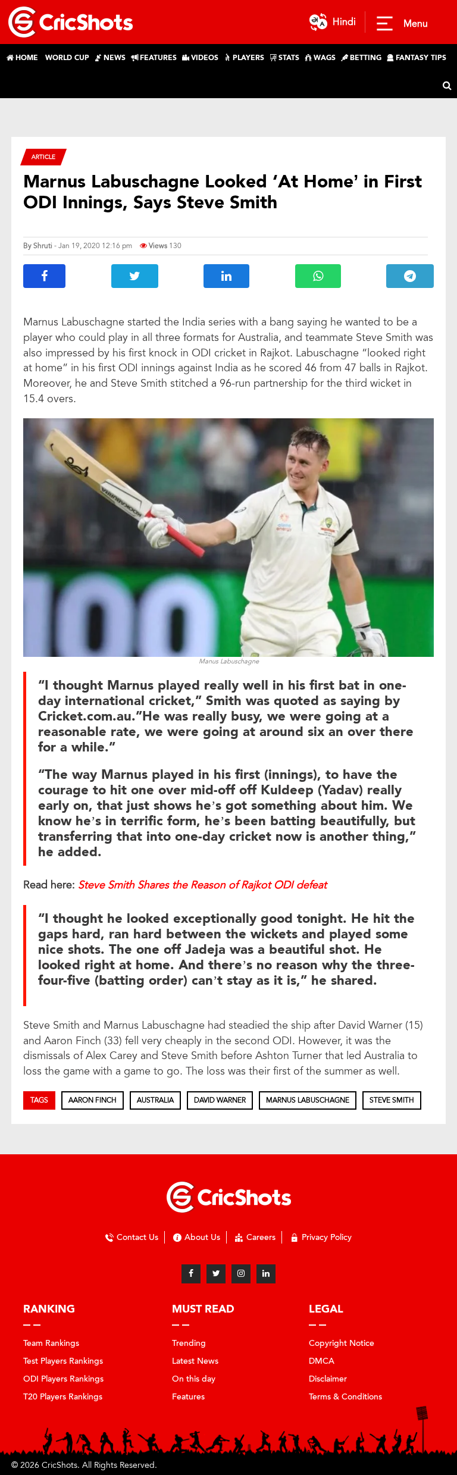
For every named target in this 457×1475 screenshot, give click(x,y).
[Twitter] (216, 1273)
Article (43, 157)
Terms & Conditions (345, 1396)
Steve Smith (392, 1100)
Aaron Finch (92, 1100)
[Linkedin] (266, 1273)
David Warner (220, 1100)
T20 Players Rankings (62, 1396)
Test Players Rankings (63, 1361)
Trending (189, 1343)
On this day (193, 1379)
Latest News (195, 1361)
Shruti (42, 245)
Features (188, 1396)
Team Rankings (51, 1343)
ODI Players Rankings (63, 1379)
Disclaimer (328, 1379)
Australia (155, 1100)
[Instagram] (241, 1273)
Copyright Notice (341, 1343)
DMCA (321, 1361)
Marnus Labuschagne (307, 1100)
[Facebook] (191, 1273)
